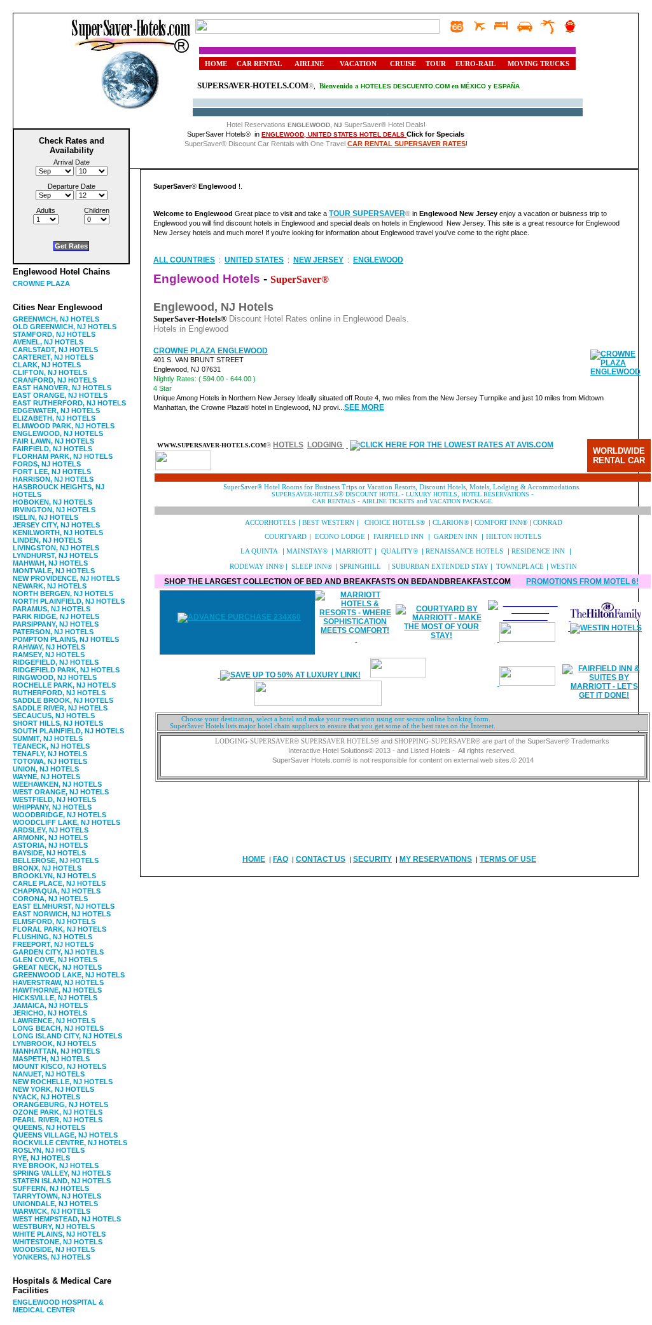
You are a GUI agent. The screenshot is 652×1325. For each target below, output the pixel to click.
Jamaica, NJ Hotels (50, 1005)
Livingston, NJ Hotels (56, 548)
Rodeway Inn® (257, 566)
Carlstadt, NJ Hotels (55, 349)
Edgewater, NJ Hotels (56, 410)
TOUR (436, 63)
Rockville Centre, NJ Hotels (70, 1142)
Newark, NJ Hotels (50, 586)
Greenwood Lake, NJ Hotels (69, 975)
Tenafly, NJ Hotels (50, 754)
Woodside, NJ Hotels (54, 1249)
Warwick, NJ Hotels (51, 1211)
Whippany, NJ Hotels (52, 807)
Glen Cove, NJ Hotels (55, 959)
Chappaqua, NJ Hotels (57, 891)
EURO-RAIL (475, 63)
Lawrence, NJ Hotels (54, 1020)
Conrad (547, 522)
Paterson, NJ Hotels (53, 631)
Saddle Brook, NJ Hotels (63, 700)
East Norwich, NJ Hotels (62, 914)
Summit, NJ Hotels (48, 738)
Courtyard (286, 536)
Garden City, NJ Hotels (58, 952)
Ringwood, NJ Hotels (55, 677)
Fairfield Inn (398, 536)
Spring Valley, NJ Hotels (62, 1173)
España (507, 86)
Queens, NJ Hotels (49, 1127)
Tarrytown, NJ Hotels (57, 1196)
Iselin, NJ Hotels (45, 517)
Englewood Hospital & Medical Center (58, 1306)
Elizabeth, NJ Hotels (54, 418)
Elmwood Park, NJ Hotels (63, 426)
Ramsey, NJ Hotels (49, 654)
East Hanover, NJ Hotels (62, 387)
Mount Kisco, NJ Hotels (59, 1066)
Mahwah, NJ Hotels (50, 563)
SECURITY (372, 859)
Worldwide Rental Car (619, 455)
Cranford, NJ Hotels (55, 380)
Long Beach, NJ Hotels (58, 1028)
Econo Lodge (340, 536)
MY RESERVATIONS (435, 859)
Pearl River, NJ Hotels (57, 1120)
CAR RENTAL (259, 63)
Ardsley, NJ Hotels (50, 830)
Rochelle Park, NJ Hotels (64, 685)
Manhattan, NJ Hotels (56, 1051)
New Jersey (318, 259)
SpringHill (361, 566)
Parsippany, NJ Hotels (56, 624)
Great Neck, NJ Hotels (57, 967)
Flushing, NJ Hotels (52, 937)
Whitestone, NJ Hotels (57, 1242)
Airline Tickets (389, 501)
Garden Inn (456, 536)
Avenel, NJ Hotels (48, 342)
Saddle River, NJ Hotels (60, 708)
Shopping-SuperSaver (434, 741)
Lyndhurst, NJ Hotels (55, 555)
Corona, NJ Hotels (50, 898)
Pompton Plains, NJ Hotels (66, 639)
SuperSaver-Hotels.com (253, 85)
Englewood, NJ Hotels (58, 433)
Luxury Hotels (431, 494)
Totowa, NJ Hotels (50, 761)
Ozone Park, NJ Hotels (57, 1112)
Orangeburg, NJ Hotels (60, 1104)
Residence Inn (538, 551)
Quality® (399, 551)
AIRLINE (309, 63)
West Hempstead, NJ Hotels (67, 1219)
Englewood (378, 259)
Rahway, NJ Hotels (49, 647)
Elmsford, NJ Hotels (54, 921)
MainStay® (307, 551)
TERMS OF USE (508, 859)
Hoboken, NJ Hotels (52, 502)
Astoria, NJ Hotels (50, 845)
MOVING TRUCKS (538, 63)
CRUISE (403, 63)
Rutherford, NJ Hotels (59, 692)
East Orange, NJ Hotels (60, 395)
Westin (563, 566)
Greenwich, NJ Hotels (56, 319)
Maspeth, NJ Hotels (51, 1059)
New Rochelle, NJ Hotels (63, 1081)
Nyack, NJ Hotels (46, 1097)
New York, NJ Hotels (53, 1089)
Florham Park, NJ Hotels (63, 456)
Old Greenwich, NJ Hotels (64, 326)
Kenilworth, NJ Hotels (58, 532)
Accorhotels (271, 522)
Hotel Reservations (495, 494)
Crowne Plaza (41, 283)
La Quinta (259, 551)
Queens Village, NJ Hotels (65, 1135)
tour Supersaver (367, 213)
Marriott (353, 551)
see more (364, 407)
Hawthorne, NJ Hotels (57, 990)
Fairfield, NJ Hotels (52, 448)
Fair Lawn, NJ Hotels (53, 441)
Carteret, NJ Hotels (53, 357)
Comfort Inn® (501, 522)
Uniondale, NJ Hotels (55, 1203)
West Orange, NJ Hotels (61, 792)
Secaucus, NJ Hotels (54, 715)
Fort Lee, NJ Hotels (52, 471)
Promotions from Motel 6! (582, 581)
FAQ (280, 859)
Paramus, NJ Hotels (51, 609)
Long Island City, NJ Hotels (67, 1036)
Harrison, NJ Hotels (53, 479)
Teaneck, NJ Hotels (51, 746)
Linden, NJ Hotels (47, 540)
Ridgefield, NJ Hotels (56, 662)
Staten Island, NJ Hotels (62, 1181)
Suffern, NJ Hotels (51, 1188)
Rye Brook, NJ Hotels (56, 1165)
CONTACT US (320, 859)
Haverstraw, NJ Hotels (58, 982)
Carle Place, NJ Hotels (59, 883)
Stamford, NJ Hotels (54, 334)
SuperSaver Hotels (337, 741)
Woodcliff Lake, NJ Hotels (66, 822)
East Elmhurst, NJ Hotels (63, 906)
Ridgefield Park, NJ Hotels (66, 670)
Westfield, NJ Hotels (54, 799)
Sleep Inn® (311, 566)
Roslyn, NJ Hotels (49, 1150)
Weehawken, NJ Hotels (57, 784)
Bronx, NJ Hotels (47, 868)
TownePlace (520, 566)
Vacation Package (460, 501)
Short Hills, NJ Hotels (58, 723)
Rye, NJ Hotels (41, 1158)
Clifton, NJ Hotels (50, 372)
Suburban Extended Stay (440, 566)
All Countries (184, 259)
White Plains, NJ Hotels (59, 1234)
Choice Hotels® (394, 522)
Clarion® (451, 522)
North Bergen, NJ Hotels (63, 593)
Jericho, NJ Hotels (50, 1013)
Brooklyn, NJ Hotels (54, 876)
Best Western (328, 522)
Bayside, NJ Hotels (49, 853)
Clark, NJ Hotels (47, 365)
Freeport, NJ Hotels (53, 944)
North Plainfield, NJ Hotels (69, 601)
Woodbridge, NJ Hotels (59, 815)
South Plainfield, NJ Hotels (68, 731)
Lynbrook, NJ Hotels (54, 1043)
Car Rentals (334, 501)
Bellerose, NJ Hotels (56, 860)
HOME (216, 63)
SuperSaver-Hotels (305, 494)
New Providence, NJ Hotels (66, 578)
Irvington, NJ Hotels (54, 509)
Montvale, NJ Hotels (54, 570)
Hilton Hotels (513, 536)
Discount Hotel (371, 494)
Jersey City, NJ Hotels (56, 525)
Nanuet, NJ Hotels (49, 1074)
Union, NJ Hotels (46, 769)
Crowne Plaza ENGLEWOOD (210, 350)
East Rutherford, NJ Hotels (69, 403)
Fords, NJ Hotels (47, 464)
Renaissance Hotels (464, 551)
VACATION (358, 63)
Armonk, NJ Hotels (50, 837)
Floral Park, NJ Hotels (59, 929)
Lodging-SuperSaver (254, 741)
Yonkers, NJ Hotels (51, 1257)
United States (254, 259)
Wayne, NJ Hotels (46, 776)
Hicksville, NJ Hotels (55, 998)
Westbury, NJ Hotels (54, 1226)
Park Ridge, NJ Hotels (56, 616)
